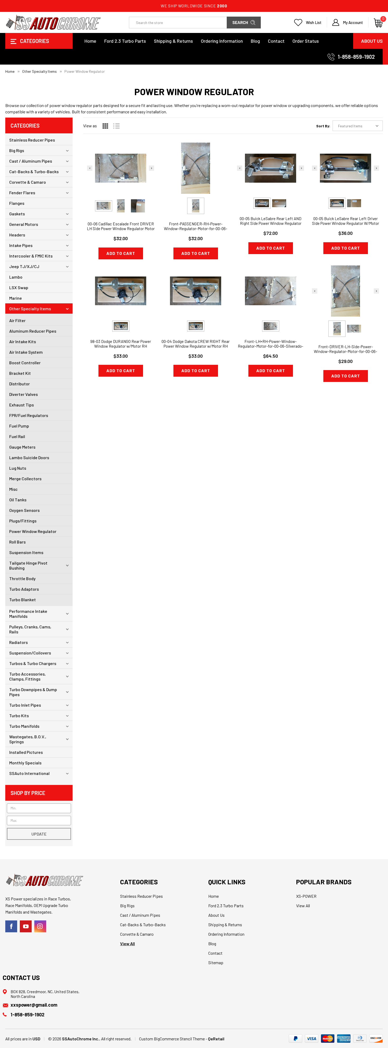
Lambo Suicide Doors (29, 457)
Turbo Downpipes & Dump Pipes (33, 692)
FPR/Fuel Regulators (28, 415)
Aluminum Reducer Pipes (32, 330)
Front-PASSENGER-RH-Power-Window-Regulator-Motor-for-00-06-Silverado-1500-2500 (195, 228)
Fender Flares (22, 192)
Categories (34, 41)
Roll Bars (17, 541)
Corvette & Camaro (27, 182)
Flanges (16, 203)
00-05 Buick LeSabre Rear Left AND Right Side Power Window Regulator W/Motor (270, 223)
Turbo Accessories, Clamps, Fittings (27, 676)
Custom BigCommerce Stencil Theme (172, 1038)
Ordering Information (222, 41)
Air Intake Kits (22, 341)
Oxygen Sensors (24, 510)
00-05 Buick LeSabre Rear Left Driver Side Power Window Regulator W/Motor (345, 221)
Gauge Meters (22, 446)
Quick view (121, 165)
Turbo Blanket (22, 599)
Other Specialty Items (30, 308)
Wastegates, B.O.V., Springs (27, 739)
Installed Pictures (26, 752)
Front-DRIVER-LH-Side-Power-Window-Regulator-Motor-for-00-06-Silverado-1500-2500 (345, 351)
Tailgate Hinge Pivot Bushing (28, 565)
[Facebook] (11, 926)
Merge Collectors (25, 478)
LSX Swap (18, 287)
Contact (276, 41)
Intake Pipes (20, 245)
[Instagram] (40, 926)
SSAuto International (29, 773)
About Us (372, 41)
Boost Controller (25, 362)
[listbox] (358, 125)
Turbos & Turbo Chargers (32, 663)
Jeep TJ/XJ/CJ (24, 266)
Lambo (15, 276)
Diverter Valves (23, 394)
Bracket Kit (20, 373)
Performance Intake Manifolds (28, 614)
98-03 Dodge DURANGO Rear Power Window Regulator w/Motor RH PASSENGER (120, 346)
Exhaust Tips (21, 404)
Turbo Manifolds (24, 726)
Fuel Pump (19, 425)
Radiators (18, 642)
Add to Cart (120, 253)
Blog (255, 41)
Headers (17, 234)
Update (38, 833)
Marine (15, 297)
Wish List (313, 22)
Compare (118, 179)
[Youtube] (26, 926)
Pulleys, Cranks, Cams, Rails (30, 629)
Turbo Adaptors (24, 588)
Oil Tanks (17, 499)
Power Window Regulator (32, 531)
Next (151, 168)
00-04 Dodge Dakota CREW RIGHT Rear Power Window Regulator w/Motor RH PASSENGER (196, 346)
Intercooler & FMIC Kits (31, 255)
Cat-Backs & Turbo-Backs (34, 171)
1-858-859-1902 (356, 57)
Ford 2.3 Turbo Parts (125, 41)
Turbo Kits (19, 715)
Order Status (305, 41)
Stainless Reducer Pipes (32, 139)
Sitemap (215, 962)
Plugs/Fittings (22, 520)
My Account (353, 22)
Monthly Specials (25, 762)
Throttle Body (22, 578)
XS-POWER (306, 896)
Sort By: (323, 126)
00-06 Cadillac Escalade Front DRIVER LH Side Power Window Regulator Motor (121, 226)
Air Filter (17, 320)
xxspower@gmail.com (34, 1005)
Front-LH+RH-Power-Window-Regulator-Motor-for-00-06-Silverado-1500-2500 (270, 346)
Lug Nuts (17, 467)
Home (90, 41)
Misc (13, 489)
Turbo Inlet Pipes (25, 704)
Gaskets (17, 213)
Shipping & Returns (173, 41)
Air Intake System (26, 352)
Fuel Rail (17, 436)
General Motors (23, 224)
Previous (89, 168)
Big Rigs (16, 150)
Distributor (19, 383)
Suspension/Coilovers (30, 652)
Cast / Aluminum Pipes (30, 160)
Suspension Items (26, 552)
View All (127, 943)
